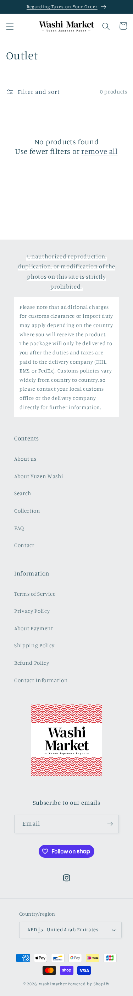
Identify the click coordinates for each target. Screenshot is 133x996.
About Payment (33, 628)
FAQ (19, 528)
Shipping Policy (34, 645)
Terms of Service (35, 593)
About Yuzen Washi (38, 476)
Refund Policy (31, 662)
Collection (27, 510)
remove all (99, 151)
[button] (9, 25)
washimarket (53, 983)
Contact (24, 545)
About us (25, 458)
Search (22, 493)
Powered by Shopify (89, 983)
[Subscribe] (109, 824)
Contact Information (41, 680)
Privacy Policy (32, 610)
